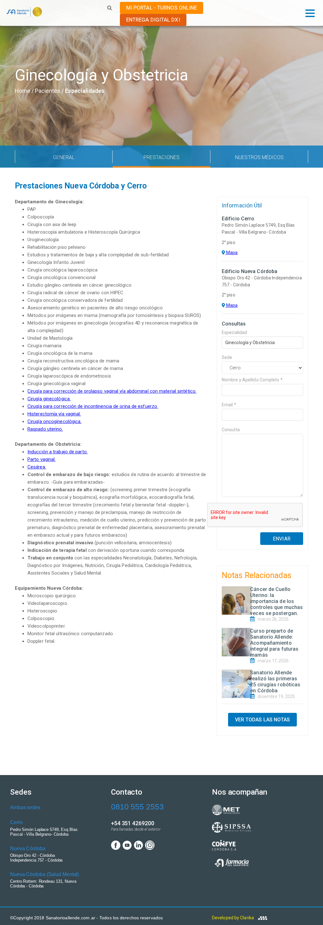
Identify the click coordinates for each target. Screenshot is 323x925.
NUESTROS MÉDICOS (259, 157)
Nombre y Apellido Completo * (252, 379)
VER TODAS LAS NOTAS (262, 720)
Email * (229, 404)
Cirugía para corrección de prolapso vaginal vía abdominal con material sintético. (112, 391)
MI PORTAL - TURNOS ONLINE (161, 7)
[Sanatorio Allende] (23, 13)
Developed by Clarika (233, 917)
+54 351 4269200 (132, 823)
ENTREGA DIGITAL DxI (153, 19)
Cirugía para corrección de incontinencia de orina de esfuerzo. (92, 406)
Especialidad (234, 332)
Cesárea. (36, 467)
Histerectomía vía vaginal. (54, 414)
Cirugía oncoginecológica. (54, 421)
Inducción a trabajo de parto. (57, 452)
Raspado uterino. (45, 429)
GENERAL (64, 157)
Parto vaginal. (41, 459)
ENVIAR (282, 539)
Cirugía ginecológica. (49, 399)
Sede (227, 357)
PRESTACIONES (161, 157)
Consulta (231, 429)
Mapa (231, 252)
